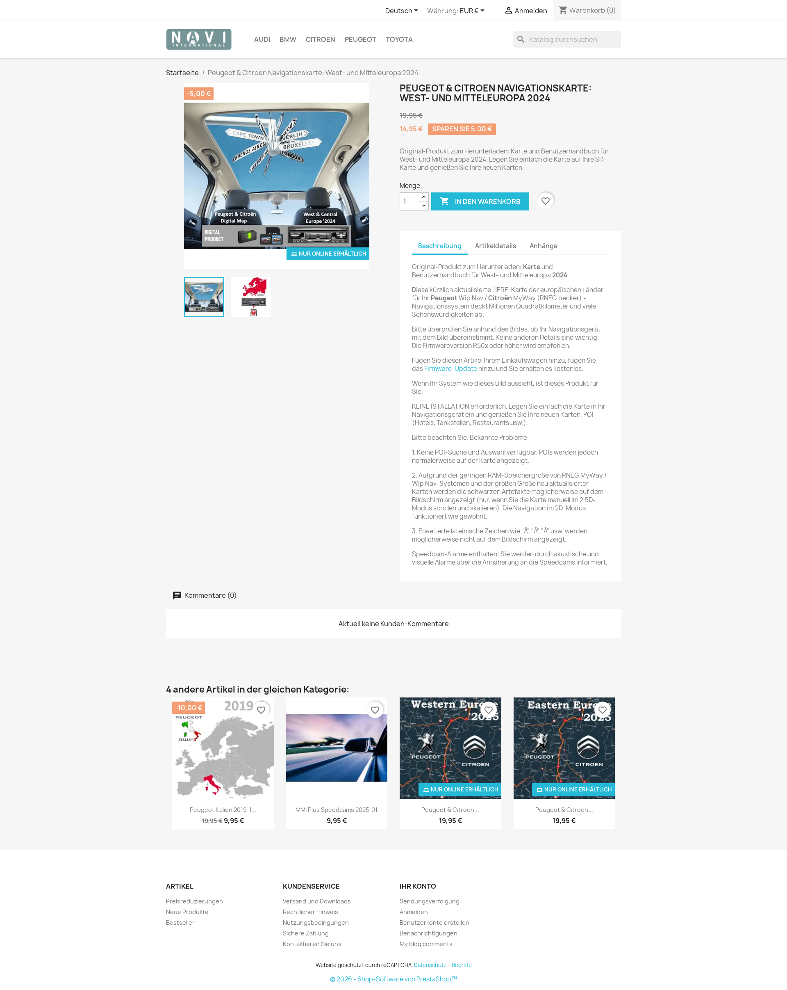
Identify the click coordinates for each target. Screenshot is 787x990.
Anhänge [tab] (543, 246)
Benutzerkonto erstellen (434, 922)
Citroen (320, 39)
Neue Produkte (187, 912)
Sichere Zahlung (306, 933)
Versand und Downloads (317, 901)
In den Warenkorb (480, 201)
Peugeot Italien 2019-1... (223, 810)
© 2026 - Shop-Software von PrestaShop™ (393, 979)
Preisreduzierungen (194, 901)
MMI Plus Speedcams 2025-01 (337, 810)
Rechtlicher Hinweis (310, 912)
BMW (288, 39)
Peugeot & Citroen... (450, 810)
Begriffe (462, 965)
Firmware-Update (450, 368)
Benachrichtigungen (428, 933)
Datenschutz (430, 965)
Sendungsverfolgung (429, 901)
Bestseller (180, 922)
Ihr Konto (418, 886)
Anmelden (414, 912)
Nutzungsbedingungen (316, 922)
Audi (262, 39)
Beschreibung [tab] (440, 246)
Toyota (399, 39)
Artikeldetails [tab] (495, 246)
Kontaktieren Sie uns (312, 944)
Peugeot (360, 39)
